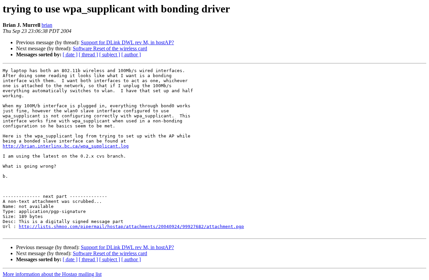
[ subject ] (109, 54)
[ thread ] (88, 54)
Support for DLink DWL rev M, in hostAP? (127, 42)
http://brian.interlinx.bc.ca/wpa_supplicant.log (66, 146)
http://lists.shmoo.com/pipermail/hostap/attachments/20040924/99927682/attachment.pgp (131, 226)
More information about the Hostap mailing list (52, 274)
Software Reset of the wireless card (110, 48)
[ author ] (131, 54)
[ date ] (70, 54)
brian (47, 25)
